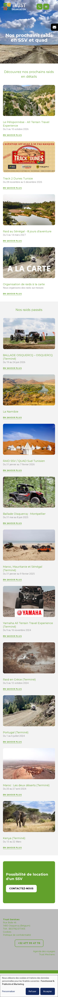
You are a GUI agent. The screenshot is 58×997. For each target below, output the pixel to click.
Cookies (7, 932)
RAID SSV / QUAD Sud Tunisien (24, 461)
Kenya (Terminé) (14, 838)
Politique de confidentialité (17, 935)
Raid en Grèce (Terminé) (19, 679)
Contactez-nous (21, 888)
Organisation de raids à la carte (24, 284)
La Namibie (10, 411)
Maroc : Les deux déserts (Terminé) (26, 785)
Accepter (47, 991)
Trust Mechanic (47, 954)
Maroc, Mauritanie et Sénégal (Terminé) (22, 568)
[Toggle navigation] (52, 7)
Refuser (32, 991)
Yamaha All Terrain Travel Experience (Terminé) (28, 625)
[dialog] (29, 986)
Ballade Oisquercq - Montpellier (24, 513)
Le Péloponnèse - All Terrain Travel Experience (26, 124)
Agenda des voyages (44, 951)
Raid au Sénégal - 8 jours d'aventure (27, 231)
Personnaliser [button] (8, 991)
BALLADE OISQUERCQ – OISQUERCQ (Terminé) (28, 357)
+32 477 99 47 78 (29, 943)
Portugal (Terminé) (15, 732)
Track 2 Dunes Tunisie (18, 178)
